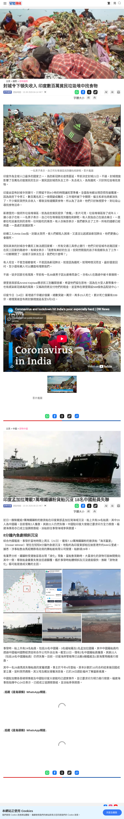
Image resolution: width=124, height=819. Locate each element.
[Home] (15, 3)
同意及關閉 (111, 812)
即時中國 (23, 428)
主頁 (8, 81)
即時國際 (23, 81)
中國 (15, 428)
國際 (15, 81)
